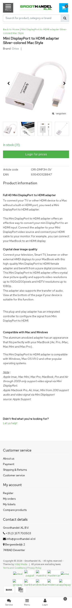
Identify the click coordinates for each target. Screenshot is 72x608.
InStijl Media (21, 564)
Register (8, 493)
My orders (9, 498)
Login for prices (36, 154)
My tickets (9, 504)
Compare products (15, 510)
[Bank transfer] (9, 591)
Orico (15, 48)
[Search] (64, 18)
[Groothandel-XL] (36, 8)
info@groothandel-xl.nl (20, 539)
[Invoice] (20, 591)
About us (8, 458)
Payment (8, 464)
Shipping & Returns (15, 469)
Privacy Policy (34, 567)
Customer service (14, 475)
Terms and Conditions (14, 567)
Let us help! (10, 423)
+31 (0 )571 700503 (18, 533)
